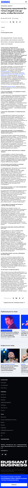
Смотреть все (5, 439)
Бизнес (3, 425)
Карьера (3, 427)
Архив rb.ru (4, 5)
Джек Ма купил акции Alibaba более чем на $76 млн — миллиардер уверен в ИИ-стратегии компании (9, 368)
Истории (3, 397)
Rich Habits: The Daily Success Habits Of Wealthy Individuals (13, 74)
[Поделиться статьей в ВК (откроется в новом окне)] (13, 22)
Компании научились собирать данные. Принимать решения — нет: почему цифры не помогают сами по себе (10, 334)
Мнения (3, 399)
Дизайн (3, 433)
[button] (26, 2)
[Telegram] (2, 454)
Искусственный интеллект (9, 419)
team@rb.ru (4, 450)
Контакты (4, 387)
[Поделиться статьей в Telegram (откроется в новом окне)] (10, 22)
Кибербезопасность (7, 430)
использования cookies (8, 478)
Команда (3, 382)
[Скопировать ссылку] (20, 22)
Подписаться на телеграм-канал (13, 302)
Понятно (14, 484)
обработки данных (21, 478)
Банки (2, 422)
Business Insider (5, 71)
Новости (3, 394)
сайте (19, 75)
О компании (4, 385)
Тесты (3, 410)
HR (1, 435)
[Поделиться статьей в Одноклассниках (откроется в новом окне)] (16, 22)
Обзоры (3, 405)
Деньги (10, 5)
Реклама (3, 417)
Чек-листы (4, 407)
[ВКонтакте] (5, 454)
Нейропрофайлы (6, 402)
